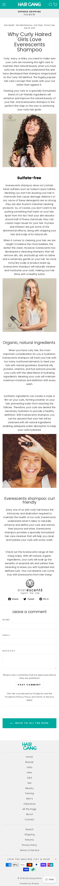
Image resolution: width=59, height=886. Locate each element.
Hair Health (9, 25)
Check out (11, 552)
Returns (29, 839)
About (29, 814)
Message (9, 650)
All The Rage (29, 809)
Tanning (29, 793)
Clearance (29, 803)
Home (29, 756)
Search (29, 829)
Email (6, 635)
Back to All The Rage (31, 723)
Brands (29, 762)
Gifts (29, 767)
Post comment (29, 684)
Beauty (29, 788)
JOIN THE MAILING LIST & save (28, 859)
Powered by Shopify (29, 883)
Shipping (29, 834)
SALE (29, 777)
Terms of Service (45, 696)
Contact (29, 819)
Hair (29, 782)
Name (6, 619)
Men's (29, 798)
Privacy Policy (23, 696)
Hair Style (38, 25)
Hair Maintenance (24, 25)
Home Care (49, 25)
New (29, 772)
